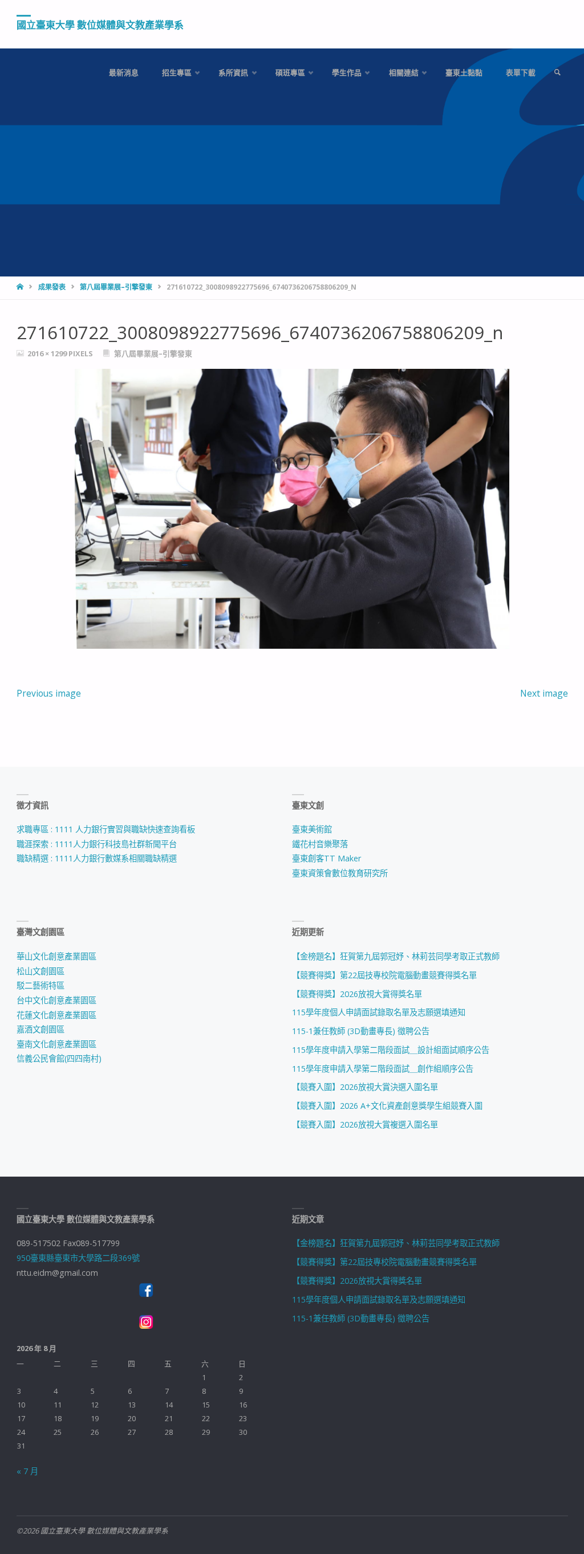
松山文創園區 (40, 971)
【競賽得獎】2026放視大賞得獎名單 (357, 993)
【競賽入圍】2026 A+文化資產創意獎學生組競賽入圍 (387, 1105)
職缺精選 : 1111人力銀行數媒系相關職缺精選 (97, 858)
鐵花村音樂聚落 (320, 844)
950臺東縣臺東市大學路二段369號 (78, 1257)
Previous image (49, 693)
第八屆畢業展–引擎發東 (116, 287)
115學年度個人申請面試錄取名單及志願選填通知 (378, 1012)
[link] (557, 72)
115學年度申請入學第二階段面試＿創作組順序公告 (382, 1068)
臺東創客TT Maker (326, 858)
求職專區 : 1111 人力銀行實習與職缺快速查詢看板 (106, 829)
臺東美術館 (312, 829)
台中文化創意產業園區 (56, 1000)
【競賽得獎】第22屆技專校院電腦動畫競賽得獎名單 (384, 975)
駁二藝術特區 (40, 985)
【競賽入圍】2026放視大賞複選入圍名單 (365, 1124)
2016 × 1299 (47, 353)
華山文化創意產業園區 (56, 956)
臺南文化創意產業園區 (56, 1044)
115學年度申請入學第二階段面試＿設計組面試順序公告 (390, 1049)
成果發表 (52, 287)
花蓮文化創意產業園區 (56, 1015)
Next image (544, 693)
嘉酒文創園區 (40, 1029)
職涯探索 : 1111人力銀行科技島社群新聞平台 (97, 844)
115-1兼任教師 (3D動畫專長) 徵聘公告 (360, 1031)
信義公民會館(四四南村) (59, 1058)
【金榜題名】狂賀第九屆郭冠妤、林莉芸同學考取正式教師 (396, 956)
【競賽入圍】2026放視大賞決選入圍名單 (365, 1086)
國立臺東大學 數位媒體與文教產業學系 (100, 24)
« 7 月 (27, 1471)
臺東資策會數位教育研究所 (340, 873)
